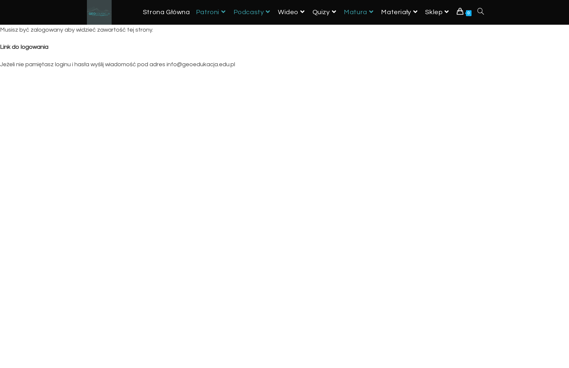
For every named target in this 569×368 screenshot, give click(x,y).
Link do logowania (24, 47)
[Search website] (480, 12)
